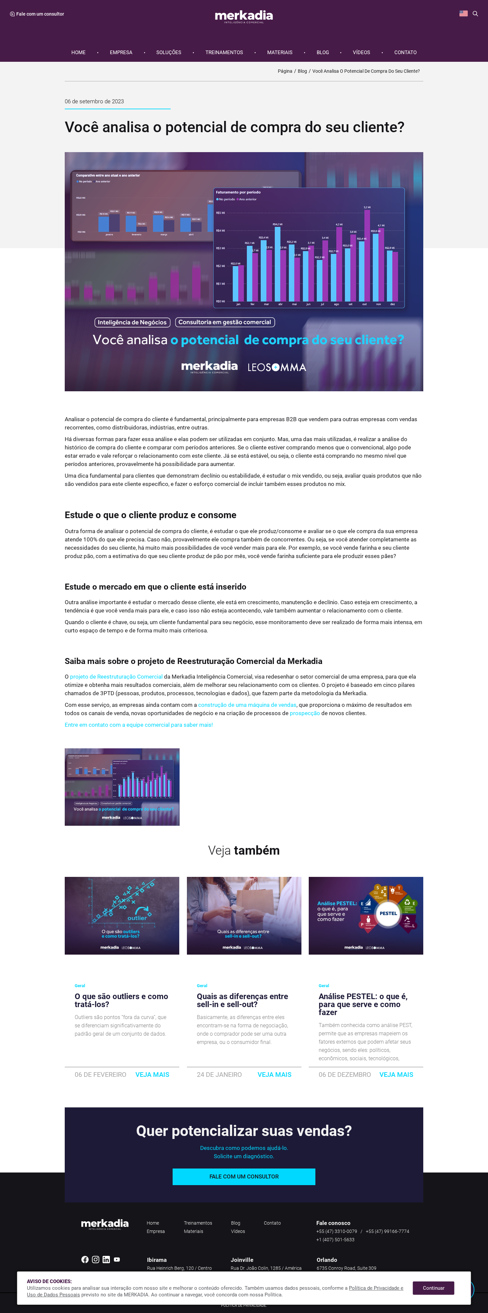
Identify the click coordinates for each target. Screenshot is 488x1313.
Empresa (121, 52)
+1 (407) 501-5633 (335, 1239)
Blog (323, 52)
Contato (405, 52)
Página (285, 71)
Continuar (434, 1288)
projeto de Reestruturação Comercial (116, 676)
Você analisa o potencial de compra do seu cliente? (366, 71)
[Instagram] (95, 1262)
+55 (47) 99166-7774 (387, 1231)
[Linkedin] (106, 1262)
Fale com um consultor (244, 1176)
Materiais (279, 52)
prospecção (305, 713)
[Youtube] (117, 1262)
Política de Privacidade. (244, 1305)
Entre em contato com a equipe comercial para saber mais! (139, 724)
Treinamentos (224, 52)
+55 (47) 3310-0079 (336, 1231)
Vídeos (361, 52)
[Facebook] (85, 1262)
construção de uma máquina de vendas (247, 705)
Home (78, 52)
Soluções (168, 52)
